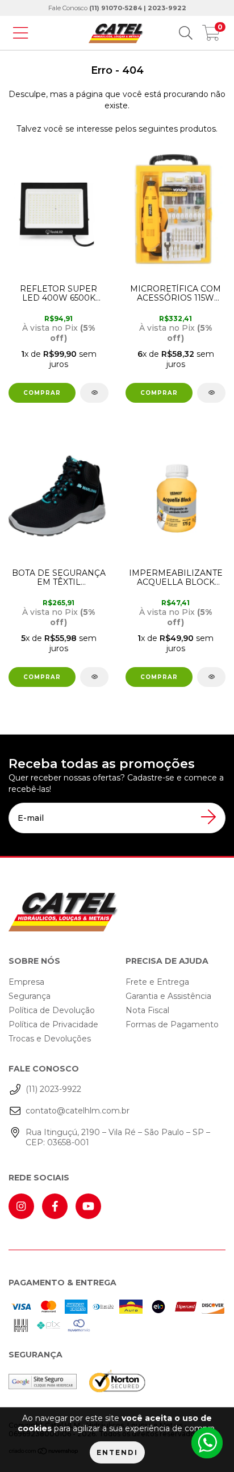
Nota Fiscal (147, 1010)
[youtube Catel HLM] (88, 1206)
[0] (211, 36)
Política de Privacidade (53, 1024)
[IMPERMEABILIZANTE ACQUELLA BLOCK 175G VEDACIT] (211, 677)
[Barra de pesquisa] (185, 33)
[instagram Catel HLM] (21, 1206)
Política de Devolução (52, 1010)
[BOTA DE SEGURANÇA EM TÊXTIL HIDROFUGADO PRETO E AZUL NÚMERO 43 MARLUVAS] (82, 495)
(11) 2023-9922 (53, 1089)
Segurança (30, 996)
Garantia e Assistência (168, 996)
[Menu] (20, 33)
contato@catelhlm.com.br (77, 1111)
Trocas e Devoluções (50, 1039)
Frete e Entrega (157, 982)
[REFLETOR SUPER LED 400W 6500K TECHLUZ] (82, 211)
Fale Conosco (117, 8)
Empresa (26, 982)
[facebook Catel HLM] (55, 1206)
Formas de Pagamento (172, 1024)
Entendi (117, 1452)
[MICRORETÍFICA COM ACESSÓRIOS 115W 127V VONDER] (211, 393)
